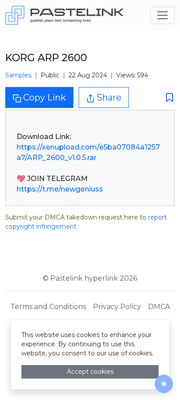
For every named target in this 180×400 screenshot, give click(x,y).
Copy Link (44, 97)
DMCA (159, 307)
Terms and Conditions (48, 307)
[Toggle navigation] (162, 15)
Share (109, 97)
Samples (18, 75)
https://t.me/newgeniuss (60, 189)
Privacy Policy (117, 307)
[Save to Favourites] (167, 98)
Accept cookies (90, 372)
